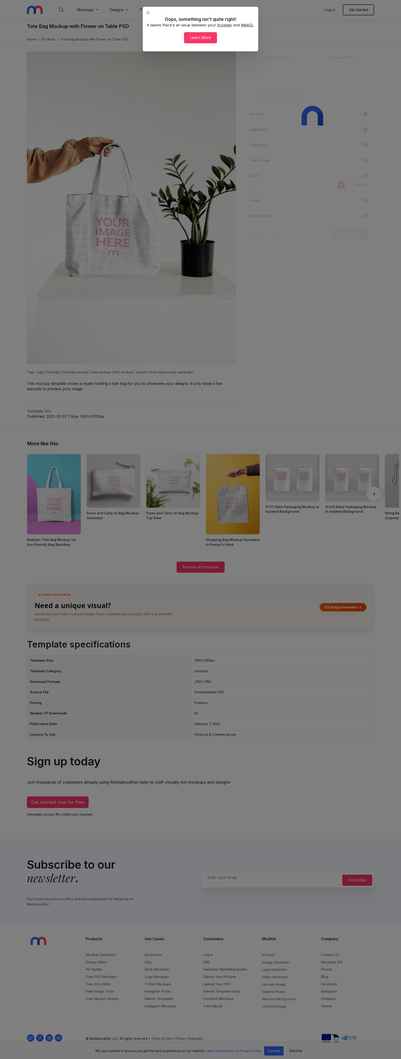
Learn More (200, 37)
